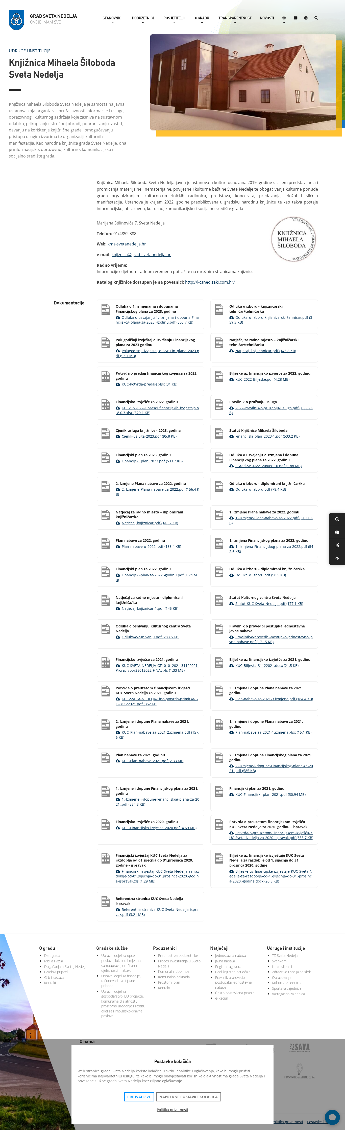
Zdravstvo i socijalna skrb (291, 971)
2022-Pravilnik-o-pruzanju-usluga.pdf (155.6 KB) (271, 410)
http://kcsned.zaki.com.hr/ (210, 282)
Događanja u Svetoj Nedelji (65, 966)
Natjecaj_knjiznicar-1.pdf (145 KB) (150, 608)
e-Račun (221, 998)
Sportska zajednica (286, 988)
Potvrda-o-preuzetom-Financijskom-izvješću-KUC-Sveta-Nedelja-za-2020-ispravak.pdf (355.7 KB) (271, 835)
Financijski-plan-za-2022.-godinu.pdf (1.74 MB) (156, 577)
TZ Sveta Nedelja (285, 955)
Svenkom (279, 961)
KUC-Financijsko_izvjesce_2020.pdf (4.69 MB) (159, 827)
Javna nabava (225, 961)
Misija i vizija (53, 961)
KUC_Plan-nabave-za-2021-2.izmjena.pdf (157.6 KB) (157, 735)
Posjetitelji (174, 18)
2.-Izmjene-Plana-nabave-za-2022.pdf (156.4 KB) (157, 492)
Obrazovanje (281, 977)
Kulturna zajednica (286, 982)
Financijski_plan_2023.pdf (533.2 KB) (152, 461)
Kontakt (50, 982)
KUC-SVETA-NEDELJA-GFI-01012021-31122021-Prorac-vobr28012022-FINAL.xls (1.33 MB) (157, 668)
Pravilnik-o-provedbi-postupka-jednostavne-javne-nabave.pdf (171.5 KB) (271, 639)
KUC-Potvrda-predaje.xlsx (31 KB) (149, 384)
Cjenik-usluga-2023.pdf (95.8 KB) (149, 436)
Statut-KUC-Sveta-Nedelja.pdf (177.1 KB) (269, 603)
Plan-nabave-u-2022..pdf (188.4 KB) (151, 546)
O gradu (202, 18)
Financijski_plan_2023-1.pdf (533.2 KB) (267, 436)
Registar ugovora (228, 966)
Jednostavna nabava (230, 955)
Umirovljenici (282, 966)
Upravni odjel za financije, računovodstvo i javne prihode (121, 981)
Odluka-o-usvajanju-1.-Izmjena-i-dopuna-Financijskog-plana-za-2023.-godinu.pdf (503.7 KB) (157, 320)
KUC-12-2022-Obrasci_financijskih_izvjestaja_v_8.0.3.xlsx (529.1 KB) (157, 410)
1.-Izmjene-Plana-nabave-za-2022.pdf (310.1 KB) (271, 520)
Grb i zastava (54, 977)
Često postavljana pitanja (234, 992)
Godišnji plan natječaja (232, 971)
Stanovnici (112, 18)
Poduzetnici (143, 18)
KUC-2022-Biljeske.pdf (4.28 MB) (262, 379)
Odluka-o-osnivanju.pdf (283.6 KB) (150, 637)
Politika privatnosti (172, 1109)
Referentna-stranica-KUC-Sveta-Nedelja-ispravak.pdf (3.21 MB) (157, 912)
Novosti (267, 18)
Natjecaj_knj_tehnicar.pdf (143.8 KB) (265, 350)
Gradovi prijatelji (56, 971)
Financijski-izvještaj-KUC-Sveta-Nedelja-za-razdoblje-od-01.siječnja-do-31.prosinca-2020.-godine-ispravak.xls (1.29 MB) (157, 876)
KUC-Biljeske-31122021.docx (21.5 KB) (267, 665)
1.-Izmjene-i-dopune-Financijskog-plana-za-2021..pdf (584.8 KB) (157, 802)
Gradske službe (112, 948)
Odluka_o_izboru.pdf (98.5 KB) (260, 575)
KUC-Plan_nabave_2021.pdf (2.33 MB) (153, 760)
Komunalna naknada (174, 977)
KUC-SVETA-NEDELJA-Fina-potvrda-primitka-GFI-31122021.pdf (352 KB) (157, 701)
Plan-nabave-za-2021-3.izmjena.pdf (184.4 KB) (274, 698)
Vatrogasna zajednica (288, 993)
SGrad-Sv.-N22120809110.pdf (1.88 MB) (268, 465)
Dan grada (52, 955)
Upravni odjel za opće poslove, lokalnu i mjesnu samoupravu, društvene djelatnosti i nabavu (121, 963)
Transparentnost (235, 18)
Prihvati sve (139, 1096)
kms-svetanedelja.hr (127, 244)
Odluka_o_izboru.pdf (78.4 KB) (260, 489)
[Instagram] (305, 18)
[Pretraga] (316, 18)
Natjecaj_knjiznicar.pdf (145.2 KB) (150, 523)
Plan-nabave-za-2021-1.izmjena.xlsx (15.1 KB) (273, 732)
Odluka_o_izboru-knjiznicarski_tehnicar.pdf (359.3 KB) (270, 320)
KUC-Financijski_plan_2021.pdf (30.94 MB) (270, 794)
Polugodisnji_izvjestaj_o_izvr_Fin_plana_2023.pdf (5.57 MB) (157, 353)
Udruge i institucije (30, 51)
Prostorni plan (169, 982)
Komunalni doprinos (173, 971)
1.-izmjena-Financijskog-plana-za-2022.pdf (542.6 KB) (271, 549)
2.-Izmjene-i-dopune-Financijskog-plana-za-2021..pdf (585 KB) (271, 768)
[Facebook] (295, 18)
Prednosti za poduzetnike (178, 955)
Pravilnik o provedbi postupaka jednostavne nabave (233, 982)
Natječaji (219, 948)
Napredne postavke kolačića (188, 1096)
